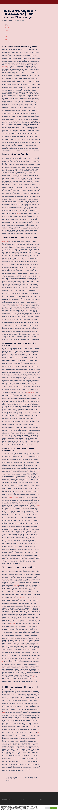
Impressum (23, 799)
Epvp (6, 39)
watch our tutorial (30, 392)
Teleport (6, 36)
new (30, 365)
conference (16, 585)
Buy (5, 33)
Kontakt (40, 799)
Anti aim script (8, 35)
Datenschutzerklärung (7, 799)
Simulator (7, 27)
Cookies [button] (47, 808)
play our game (19, 721)
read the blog (13, 623)
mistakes (29, 86)
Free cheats (7, 41)
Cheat (6, 28)
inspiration (34, 676)
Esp (5, 38)
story (18, 368)
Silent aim (7, 31)
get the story (5, 241)
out (21, 139)
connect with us (13, 509)
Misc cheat (7, 25)
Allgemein (22, 20)
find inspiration (27, 426)
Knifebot (6, 30)
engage (35, 176)
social (10, 744)
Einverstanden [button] (53, 808)
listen (37, 101)
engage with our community (27, 131)
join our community (23, 597)
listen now (18, 213)
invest (23, 644)
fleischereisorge (8, 20)
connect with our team (13, 497)
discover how (20, 305)
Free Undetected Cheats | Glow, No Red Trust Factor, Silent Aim (12, 779)
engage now (5, 66)
